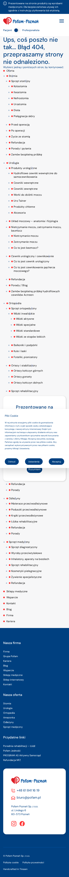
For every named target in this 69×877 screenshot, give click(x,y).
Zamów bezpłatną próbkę (26, 154)
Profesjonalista (30, 30)
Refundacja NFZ (12, 760)
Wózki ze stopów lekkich (30, 336)
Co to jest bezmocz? (26, 247)
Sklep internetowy (13, 679)
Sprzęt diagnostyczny (24, 547)
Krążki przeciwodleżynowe (27, 515)
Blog (9, 609)
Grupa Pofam (10, 656)
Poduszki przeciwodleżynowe (29, 509)
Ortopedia (15, 303)
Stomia (13, 76)
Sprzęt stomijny (20, 81)
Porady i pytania (21, 148)
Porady (15, 490)
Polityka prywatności (33, 862)
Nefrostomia (21, 98)
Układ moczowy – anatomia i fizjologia (34, 221)
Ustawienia (33, 461)
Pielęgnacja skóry (24, 116)
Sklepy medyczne (17, 591)
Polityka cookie (11, 862)
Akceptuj (56, 461)
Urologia (14, 163)
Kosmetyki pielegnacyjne (26, 571)
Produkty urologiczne (24, 168)
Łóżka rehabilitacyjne (24, 521)
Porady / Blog (19, 285)
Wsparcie (12, 597)
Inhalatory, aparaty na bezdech (30, 559)
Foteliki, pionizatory (26, 357)
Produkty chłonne (24, 206)
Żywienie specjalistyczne (26, 577)
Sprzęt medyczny (19, 542)
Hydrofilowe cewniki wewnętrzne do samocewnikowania (35, 175)
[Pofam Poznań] (20, 20)
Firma (9, 615)
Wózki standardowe (28, 330)
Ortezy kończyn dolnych (28, 382)
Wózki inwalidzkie (24, 313)
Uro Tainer (20, 200)
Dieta (17, 110)
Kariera (10, 621)
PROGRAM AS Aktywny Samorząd (22, 755)
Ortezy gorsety (23, 376)
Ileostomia (20, 92)
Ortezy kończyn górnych (28, 370)
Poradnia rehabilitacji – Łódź (19, 746)
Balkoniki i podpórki (25, 345)
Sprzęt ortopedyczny (24, 308)
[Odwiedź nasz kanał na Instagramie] (13, 823)
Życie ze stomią (20, 136)
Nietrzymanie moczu (26, 236)
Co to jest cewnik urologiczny (31, 261)
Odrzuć (12, 461)
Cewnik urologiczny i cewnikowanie (32, 256)
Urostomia (20, 104)
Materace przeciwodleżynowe (29, 503)
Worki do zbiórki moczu (28, 194)
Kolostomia (20, 86)
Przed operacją (20, 124)
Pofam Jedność (12, 750)
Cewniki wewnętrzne (26, 182)
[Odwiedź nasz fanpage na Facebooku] (22, 823)
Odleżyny (14, 498)
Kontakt (11, 603)
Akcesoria (20, 212)
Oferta (10, 70)
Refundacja (18, 142)
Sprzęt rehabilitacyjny (24, 391)
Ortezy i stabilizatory (24, 365)
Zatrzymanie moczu (25, 242)
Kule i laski (20, 351)
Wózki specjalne (26, 324)
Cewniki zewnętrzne (26, 188)
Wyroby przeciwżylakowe (26, 553)
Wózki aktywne (25, 318)
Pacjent (7, 30)
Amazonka (9, 717)
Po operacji (18, 130)
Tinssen (23, 869)
